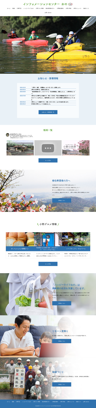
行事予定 (19, 8)
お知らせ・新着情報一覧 (48, 112)
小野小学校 (68, 8)
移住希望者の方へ (50, 8)
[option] (48, 45)
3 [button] (49, 71)
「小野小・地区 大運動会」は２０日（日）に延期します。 (46, 87)
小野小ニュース (77, 8)
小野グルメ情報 (40, 8)
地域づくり (86, 8)
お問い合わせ (48, 12)
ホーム (8, 8)
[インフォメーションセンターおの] (48, 4)
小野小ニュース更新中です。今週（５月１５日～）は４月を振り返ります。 (50, 102)
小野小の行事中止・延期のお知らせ (40, 89)
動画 (14, 8)
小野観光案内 (60, 8)
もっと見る (48, 160)
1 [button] (46, 71)
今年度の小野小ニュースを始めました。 (41, 104)
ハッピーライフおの (28, 8)
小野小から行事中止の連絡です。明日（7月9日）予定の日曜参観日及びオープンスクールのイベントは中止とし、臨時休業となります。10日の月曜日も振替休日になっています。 (53, 97)
